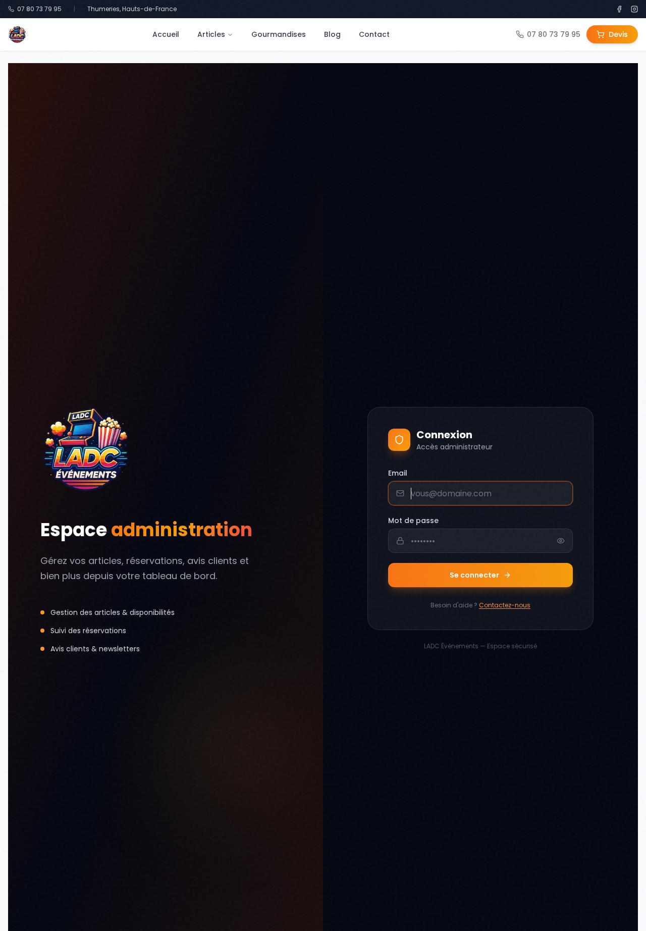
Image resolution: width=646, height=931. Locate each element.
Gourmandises (278, 34)
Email (397, 473)
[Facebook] (619, 9)
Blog (332, 34)
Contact (374, 34)
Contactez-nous (504, 605)
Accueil (165, 34)
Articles (211, 34)
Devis (618, 34)
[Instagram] (634, 9)
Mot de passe (413, 520)
